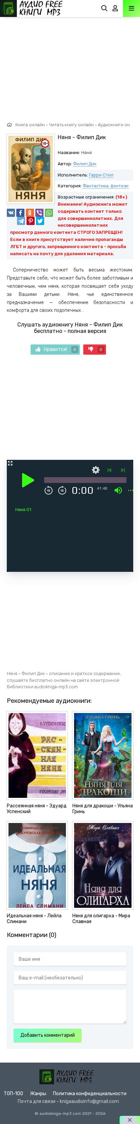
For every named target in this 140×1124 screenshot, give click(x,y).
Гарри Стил (101, 174)
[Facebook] (20, 213)
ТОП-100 (13, 1094)
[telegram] (21, 221)
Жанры (38, 1094)
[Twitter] (40, 221)
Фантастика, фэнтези (105, 185)
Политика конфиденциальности (89, 1094)
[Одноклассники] (30, 213)
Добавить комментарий (47, 1035)
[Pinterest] (31, 221)
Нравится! (60, 349)
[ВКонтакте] (11, 213)
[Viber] (39, 213)
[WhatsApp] (49, 213)
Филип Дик (85, 163)
